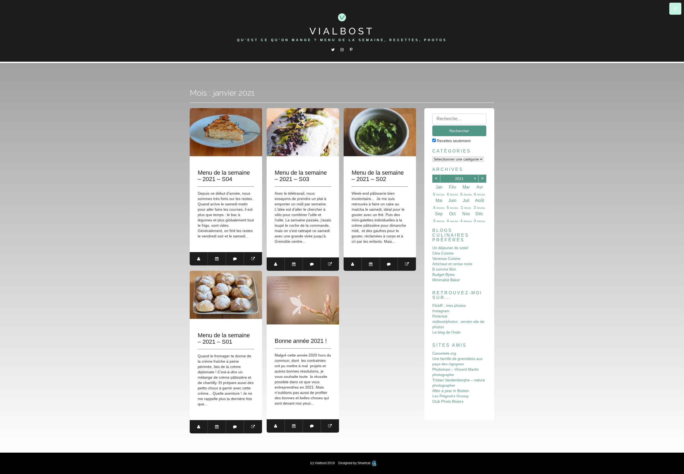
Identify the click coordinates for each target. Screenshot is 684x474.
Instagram (440, 311)
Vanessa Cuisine (446, 258)
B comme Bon (444, 269)
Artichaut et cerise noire (452, 264)
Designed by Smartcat (354, 463)
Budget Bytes (443, 274)
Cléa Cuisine (443, 253)
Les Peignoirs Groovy (450, 396)
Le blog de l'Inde (446, 332)
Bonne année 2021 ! (301, 341)
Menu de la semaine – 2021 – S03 (301, 176)
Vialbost (342, 31)
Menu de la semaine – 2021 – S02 (378, 176)
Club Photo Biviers (447, 401)
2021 (459, 179)
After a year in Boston (450, 391)
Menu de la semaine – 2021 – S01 (224, 338)
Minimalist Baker (446, 280)
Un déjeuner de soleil (450, 248)
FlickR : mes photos (449, 305)
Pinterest (439, 316)
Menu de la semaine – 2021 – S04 (224, 176)
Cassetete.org (444, 353)
